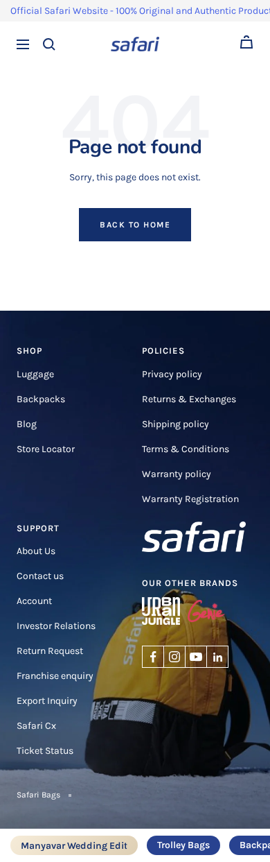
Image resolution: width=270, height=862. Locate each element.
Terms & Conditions (185, 449)
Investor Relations (56, 626)
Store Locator (46, 449)
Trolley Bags (183, 845)
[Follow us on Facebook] (153, 656)
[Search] (49, 44)
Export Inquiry (47, 701)
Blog (27, 424)
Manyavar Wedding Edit (74, 846)
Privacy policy (172, 374)
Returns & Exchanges (189, 399)
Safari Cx (36, 726)
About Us (36, 551)
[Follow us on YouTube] (196, 656)
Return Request (50, 651)
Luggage (35, 374)
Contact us (40, 576)
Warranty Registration (190, 499)
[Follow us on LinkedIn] (217, 656)
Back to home (135, 225)
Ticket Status (45, 751)
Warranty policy (176, 474)
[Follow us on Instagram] (174, 656)
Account (34, 601)
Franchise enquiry (55, 676)
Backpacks (41, 399)
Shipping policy (175, 424)
